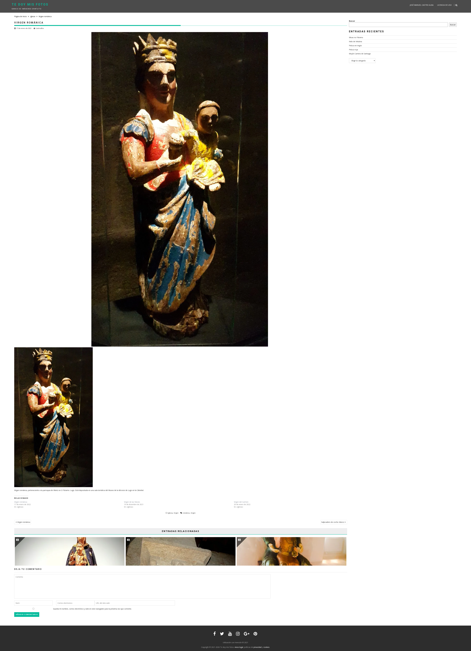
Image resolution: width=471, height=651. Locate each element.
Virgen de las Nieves (132, 502)
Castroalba (39, 28)
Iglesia (170, 513)
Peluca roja (353, 49)
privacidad (258, 647)
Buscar (352, 21)
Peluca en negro (355, 45)
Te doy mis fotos (30, 4)
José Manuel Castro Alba (421, 5)
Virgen (176, 513)
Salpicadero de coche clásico (332, 522)
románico (186, 513)
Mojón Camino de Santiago (360, 53)
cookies (266, 647)
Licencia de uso (444, 5)
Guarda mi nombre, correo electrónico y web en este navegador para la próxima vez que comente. (92, 609)
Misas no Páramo (356, 37)
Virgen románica (20, 502)
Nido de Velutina (355, 41)
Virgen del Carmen (241, 502)
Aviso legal (239, 647)
